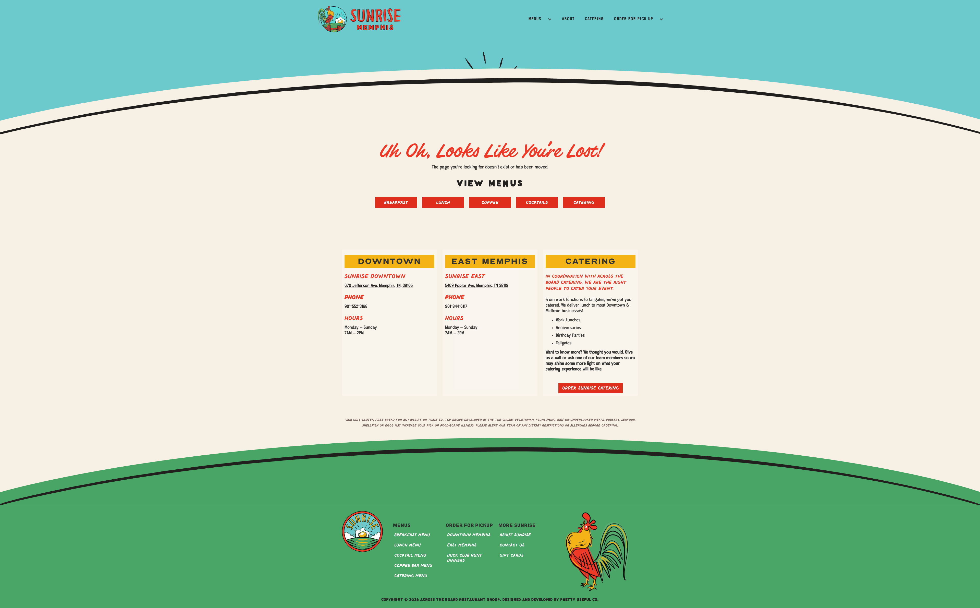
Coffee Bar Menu (413, 566)
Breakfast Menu (412, 535)
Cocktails (537, 203)
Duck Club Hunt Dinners (464, 558)
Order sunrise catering (590, 388)
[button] (540, 19)
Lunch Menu (407, 545)
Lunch (443, 203)
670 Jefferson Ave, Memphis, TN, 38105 (379, 286)
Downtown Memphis (469, 535)
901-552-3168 (356, 307)
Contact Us (512, 545)
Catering (594, 19)
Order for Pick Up (633, 19)
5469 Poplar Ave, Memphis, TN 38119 (476, 286)
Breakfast (396, 203)
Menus (535, 19)
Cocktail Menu (410, 555)
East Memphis (461, 545)
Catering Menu (410, 576)
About (568, 19)
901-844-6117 (456, 307)
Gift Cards (511, 555)
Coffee (490, 203)
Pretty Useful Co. (579, 600)
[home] (359, 19)
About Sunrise (515, 535)
